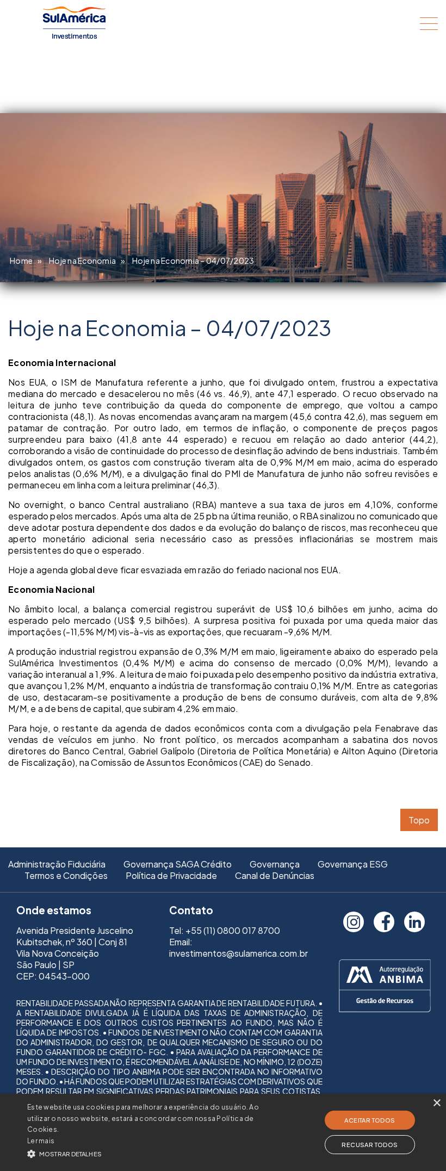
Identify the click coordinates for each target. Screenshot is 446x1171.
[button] (154, 1152)
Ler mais (40, 1141)
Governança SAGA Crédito (177, 864)
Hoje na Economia (82, 260)
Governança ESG (353, 864)
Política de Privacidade (171, 875)
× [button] (436, 1103)
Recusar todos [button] (370, 1144)
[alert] (223, 1132)
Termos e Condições (66, 875)
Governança (275, 864)
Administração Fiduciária (57, 864)
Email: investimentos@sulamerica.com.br (238, 947)
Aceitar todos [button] (369, 1120)
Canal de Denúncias (274, 875)
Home (21, 260)
